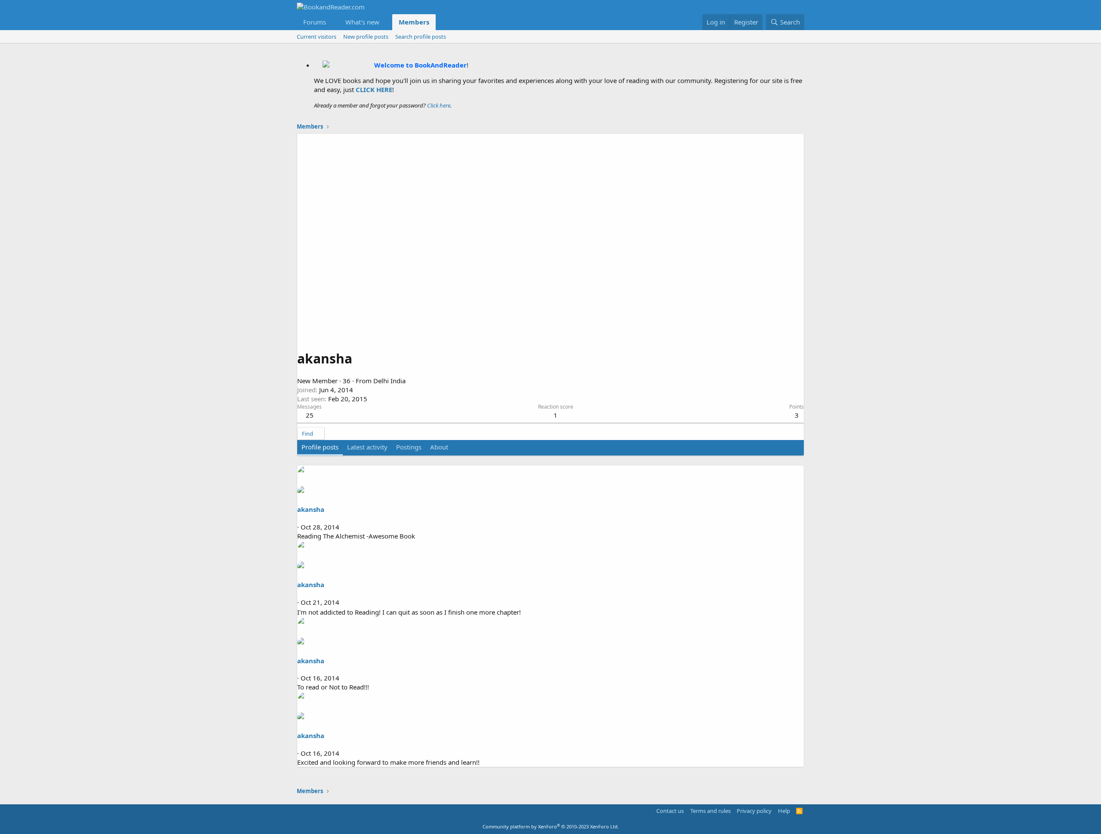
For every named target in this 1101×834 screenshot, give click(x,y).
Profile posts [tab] (319, 447)
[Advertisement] (550, 281)
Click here (438, 105)
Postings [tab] (408, 447)
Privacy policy (754, 811)
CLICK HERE (374, 89)
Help (784, 811)
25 (310, 415)
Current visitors (316, 36)
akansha (310, 509)
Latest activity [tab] (367, 447)
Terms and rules (710, 811)
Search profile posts (420, 36)
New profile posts (365, 36)
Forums (314, 22)
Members (414, 22)
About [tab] (439, 447)
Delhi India (389, 380)
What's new (362, 22)
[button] (333, 22)
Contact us (670, 811)
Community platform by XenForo (551, 826)
